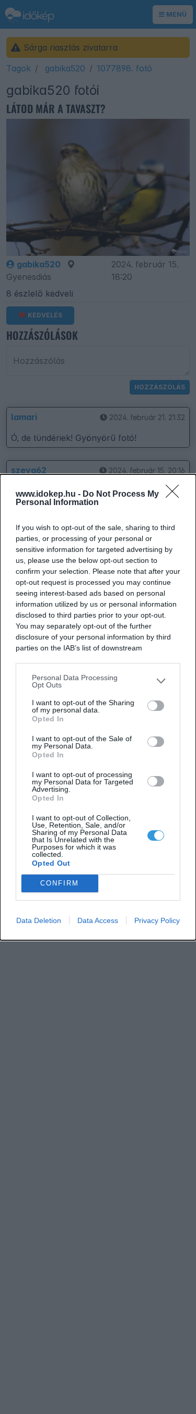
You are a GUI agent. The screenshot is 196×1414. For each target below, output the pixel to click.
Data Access (97, 920)
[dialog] (98, 707)
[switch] (155, 705)
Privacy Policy (157, 920)
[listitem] (98, 681)
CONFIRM (59, 883)
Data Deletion (38, 920)
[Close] (176, 495)
